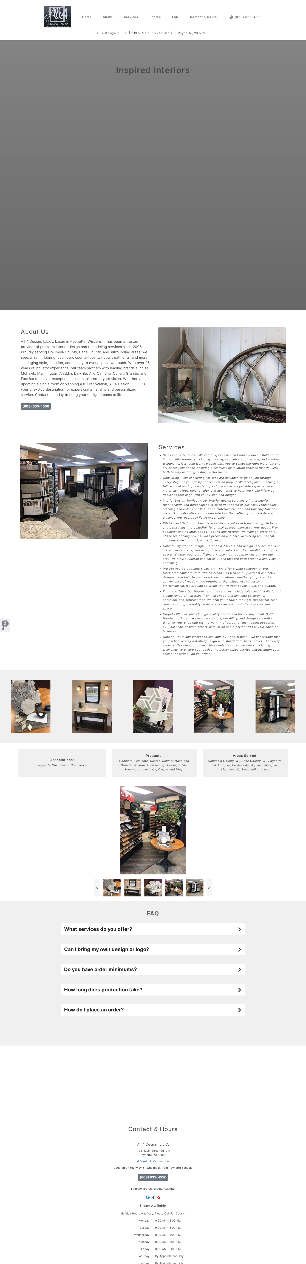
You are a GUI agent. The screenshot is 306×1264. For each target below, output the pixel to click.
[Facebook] (153, 1197)
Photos (155, 17)
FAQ (175, 17)
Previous (97, 887)
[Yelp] (158, 1197)
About (108, 17)
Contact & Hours (203, 17)
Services (131, 17)
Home (87, 17)
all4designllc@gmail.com (153, 1161)
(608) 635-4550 (248, 17)
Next (209, 887)
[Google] (148, 1197)
